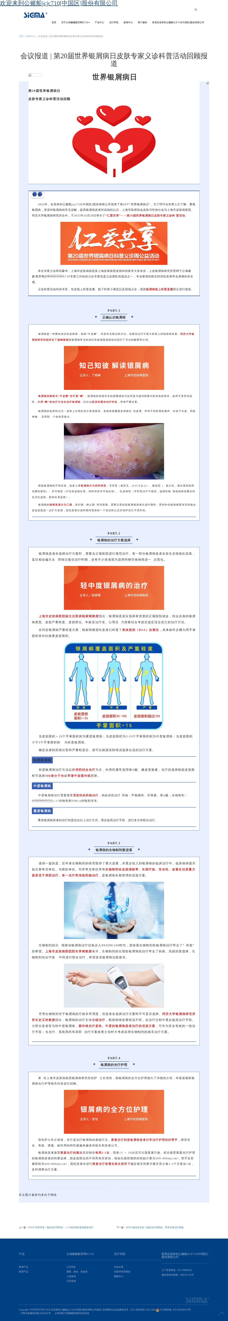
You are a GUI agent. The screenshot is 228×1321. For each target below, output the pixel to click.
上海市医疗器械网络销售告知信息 (71, 1313)
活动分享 (118, 1267)
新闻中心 (128, 22)
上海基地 (71, 1276)
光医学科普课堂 (122, 1271)
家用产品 (23, 1267)
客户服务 (142, 22)
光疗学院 (114, 22)
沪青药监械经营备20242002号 (36, 1313)
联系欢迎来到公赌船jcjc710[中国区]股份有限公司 (178, 22)
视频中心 (118, 1276)
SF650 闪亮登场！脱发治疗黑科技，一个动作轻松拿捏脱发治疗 (60, 1227)
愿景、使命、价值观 (76, 1271)
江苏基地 (71, 1281)
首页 (54, 22)
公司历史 (71, 1267)
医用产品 (23, 1271)
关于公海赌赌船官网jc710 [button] (74, 22)
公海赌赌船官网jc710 (36, 15)
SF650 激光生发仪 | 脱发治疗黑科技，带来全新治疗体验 (155, 1227)
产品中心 (99, 22)
